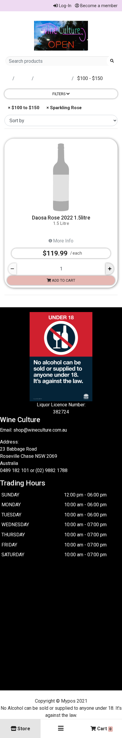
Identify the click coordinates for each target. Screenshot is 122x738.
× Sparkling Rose (63, 107)
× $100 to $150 (23, 107)
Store (23, 78)
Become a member (98, 5)
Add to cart (63, 280)
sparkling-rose (53, 78)
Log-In (64, 5)
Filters (59, 94)
